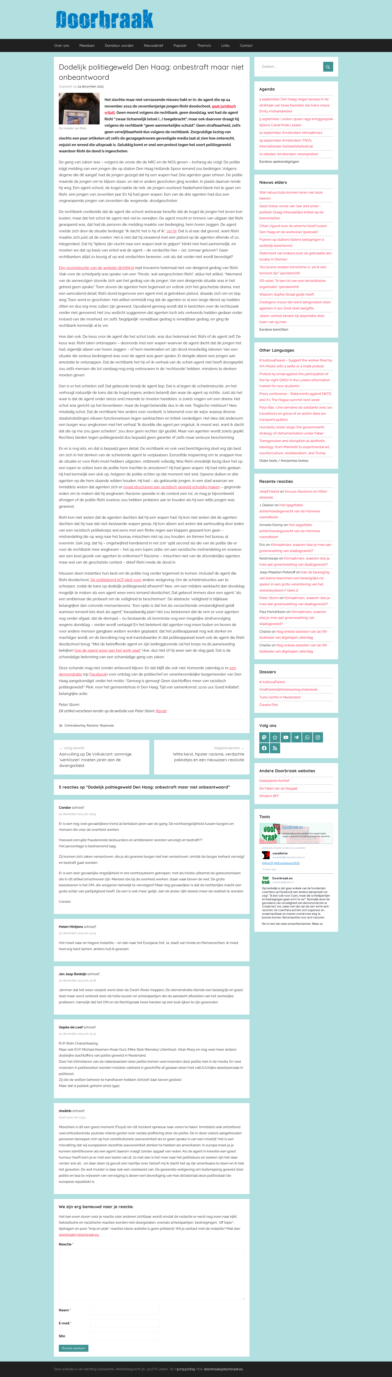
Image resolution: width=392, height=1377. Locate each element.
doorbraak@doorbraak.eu (79, 1235)
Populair (180, 45)
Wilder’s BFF (269, 796)
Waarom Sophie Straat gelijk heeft (286, 294)
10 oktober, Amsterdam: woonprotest (288, 154)
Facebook (98, 674)
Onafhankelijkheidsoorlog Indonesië (288, 689)
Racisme (93, 725)
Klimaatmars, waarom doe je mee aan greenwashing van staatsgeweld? (292, 618)
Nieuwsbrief (153, 45)
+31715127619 (185, 1369)
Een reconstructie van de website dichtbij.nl (96, 268)
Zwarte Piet (268, 705)
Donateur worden (119, 45)
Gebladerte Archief (274, 781)
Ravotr (161, 711)
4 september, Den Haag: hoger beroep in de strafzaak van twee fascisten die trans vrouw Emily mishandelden (294, 105)
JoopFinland (269, 491)
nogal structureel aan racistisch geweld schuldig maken (171, 487)
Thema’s (204, 45)
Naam (65, 1310)
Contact (246, 45)
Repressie (107, 725)
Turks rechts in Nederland (280, 697)
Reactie (66, 1244)
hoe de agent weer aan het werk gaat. (107, 650)
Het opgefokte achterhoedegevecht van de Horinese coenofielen (289, 511)
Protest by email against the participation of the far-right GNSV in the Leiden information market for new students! (294, 380)
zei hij (172, 231)
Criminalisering (75, 725)
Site (62, 1336)
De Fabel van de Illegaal (278, 788)
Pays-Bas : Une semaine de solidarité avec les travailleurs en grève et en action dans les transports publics (295, 413)
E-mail (65, 1323)
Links (225, 45)
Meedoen (87, 45)
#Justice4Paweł (272, 682)
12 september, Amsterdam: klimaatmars (290, 133)
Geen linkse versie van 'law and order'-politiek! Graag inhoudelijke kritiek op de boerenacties (291, 212)
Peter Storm (269, 598)
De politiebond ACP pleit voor (115, 580)
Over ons (61, 45)
